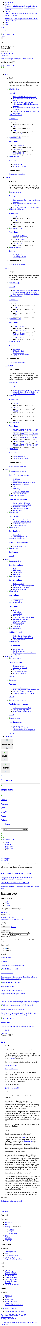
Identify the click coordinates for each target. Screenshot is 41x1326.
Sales (6, 1253)
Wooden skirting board (20, 671)
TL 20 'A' (16, 338)
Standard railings (16, 565)
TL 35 (15, 304)
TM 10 (15, 220)
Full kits (12, 93)
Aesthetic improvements (18, 704)
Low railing (16, 601)
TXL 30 (15, 411)
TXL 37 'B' (24, 430)
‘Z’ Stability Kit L (18, 351)
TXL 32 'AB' (33, 434)
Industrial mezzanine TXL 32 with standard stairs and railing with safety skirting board (26, 391)
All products (9, 1222)
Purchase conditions (11, 1274)
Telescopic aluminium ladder (22, 522)
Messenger (17, 59)
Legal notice (33, 1322)
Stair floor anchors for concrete (22, 691)
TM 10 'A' (16, 240)
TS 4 (14, 130)
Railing (15, 569)
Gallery (7, 22)
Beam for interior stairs (18, 542)
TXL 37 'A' (16, 430)
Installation (33, 6)
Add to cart (5, 927)
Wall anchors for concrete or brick (23, 693)
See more (4, 912)
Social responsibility (11, 1301)
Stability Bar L (17, 349)
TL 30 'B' (23, 330)
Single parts (13, 552)
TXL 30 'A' (16, 437)
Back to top (5, 1211)
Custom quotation (10, 1252)
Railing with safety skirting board (23, 585)
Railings (7, 559)
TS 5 (14, 126)
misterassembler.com (12, 1103)
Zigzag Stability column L (21, 355)
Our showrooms (10, 1257)
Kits (6, 1224)
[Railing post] (5, 859)
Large (6, 268)
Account (4, 804)
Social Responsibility (20, 19)
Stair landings (14, 531)
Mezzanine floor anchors (20, 688)
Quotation (23, 13)
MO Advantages (32, 19)
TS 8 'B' (21, 145)
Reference (4, 1035)
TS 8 (14, 123)
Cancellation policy (11, 1277)
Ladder (15, 486)
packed (23, 1137)
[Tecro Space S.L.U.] (8, 34)
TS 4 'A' (15, 153)
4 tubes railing (17, 572)
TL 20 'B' (23, 338)
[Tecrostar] (3, 67)
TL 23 (15, 311)
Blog (6, 24)
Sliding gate (16, 655)
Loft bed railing (17, 599)
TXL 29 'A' (16, 441)
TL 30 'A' (16, 330)
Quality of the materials (12, 1088)
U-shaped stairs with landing (22, 505)
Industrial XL (9, 366)
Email (3, 59)
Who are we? (9, 19)
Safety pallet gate (18, 649)
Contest (7, 20)
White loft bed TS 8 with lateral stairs (24, 97)
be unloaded (28, 1141)
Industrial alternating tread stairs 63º (24, 483)
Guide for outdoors (11, 1065)
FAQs (7, 4)
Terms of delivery (10, 1272)
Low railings (14, 595)
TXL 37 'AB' (33, 430)
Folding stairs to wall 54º (20, 523)
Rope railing (16, 574)
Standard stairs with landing (21, 503)
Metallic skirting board (20, 673)
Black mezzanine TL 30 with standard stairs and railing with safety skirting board (26, 291)
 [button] (1, 831)
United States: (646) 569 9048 (14, 1311)
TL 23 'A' (16, 334)
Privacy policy (24, 1322)
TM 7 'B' (22, 243)
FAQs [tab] (7, 1030)
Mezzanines (19, 8)
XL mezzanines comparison (17, 466)
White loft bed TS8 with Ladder (23, 102)
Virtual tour (8, 1303)
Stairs (14, 8)
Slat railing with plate (19, 589)
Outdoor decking (18, 726)
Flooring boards (15, 722)
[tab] (22, 824)
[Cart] (1, 837)
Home (9, 2)
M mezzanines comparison (17, 264)
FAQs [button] (3, 1042)
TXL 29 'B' (24, 441)
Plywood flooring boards (20, 728)
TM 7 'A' (16, 243)
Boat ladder (16, 488)
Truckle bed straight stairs (21, 492)
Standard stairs (17, 510)
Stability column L (18, 353)
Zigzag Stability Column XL (22, 458)
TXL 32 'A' (16, 434)
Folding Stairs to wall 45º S (21, 525)
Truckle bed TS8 (18, 134)
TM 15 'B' (23, 236)
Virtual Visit (14, 20)
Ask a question (15, 13)
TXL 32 (15, 407)
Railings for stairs (16, 632)
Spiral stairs (16, 481)
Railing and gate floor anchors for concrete (26, 690)
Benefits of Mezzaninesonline (14, 1305)
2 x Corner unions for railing (22, 708)
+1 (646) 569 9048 (27, 59)
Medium (7, 177)
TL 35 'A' (16, 326)
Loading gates (14, 645)
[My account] (3, 837)
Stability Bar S (17, 164)
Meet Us (4, 812)
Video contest (9, 1299)
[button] (1, 827)
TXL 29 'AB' (33, 441)
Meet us (7, 17)
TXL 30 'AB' (33, 437)
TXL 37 (15, 403)
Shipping (27, 6)
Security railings (15, 580)
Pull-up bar (16, 669)
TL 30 (15, 307)
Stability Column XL (19, 456)
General (26, 8)
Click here (12, 1058)
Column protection (18, 666)
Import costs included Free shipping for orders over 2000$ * (13, 918)
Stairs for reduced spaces (19, 475)
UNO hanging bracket (20, 668)
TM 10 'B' (23, 240)
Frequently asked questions (13, 1259)
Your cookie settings (11, 1281)
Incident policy (9, 1275)
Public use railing (18, 584)
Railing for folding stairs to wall (23, 638)
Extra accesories (15, 662)
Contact (7, 11)
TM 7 (14, 224)
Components (9, 736)
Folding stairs (14, 516)
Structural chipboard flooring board (24, 730)
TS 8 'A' (15, 145)
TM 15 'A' (16, 236)
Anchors (12, 684)
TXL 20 (15, 418)
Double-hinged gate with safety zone (24, 653)
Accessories (8, 656)
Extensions (8, 8)
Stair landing (17, 535)
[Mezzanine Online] (1, 833)
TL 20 (15, 315)
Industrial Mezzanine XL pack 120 (24, 394)
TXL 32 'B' (24, 434)
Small (6, 74)
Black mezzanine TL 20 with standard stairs (26, 294)
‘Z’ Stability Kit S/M (19, 166)
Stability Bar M (17, 255)
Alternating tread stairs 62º (21, 484)
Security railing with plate (21, 587)
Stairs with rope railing (20, 493)
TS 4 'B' (21, 153)
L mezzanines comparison (17, 362)
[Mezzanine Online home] (1, 835)
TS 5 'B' (21, 149)
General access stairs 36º (20, 508)
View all (11, 556)
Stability (12, 161)
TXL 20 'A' (16, 445)
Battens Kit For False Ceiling (22, 711)
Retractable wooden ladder (21, 520)
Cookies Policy (5, 1324)
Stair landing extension (20, 537)
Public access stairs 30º (20, 507)
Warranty (8, 1283)
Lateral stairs (17, 490)
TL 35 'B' (23, 326)
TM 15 (15, 217)
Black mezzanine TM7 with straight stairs (26, 207)
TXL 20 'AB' (33, 445)
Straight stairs (17, 479)
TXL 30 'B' (24, 437)
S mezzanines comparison (17, 174)
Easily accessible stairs (18, 499)
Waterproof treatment (11, 1069)
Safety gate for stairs (19, 639)
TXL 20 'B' (24, 445)
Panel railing (17, 571)
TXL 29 (15, 415)
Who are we (8, 1296)
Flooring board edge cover (21, 710)
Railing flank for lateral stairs (22, 636)
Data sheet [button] (4, 1033)
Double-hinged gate (19, 651)
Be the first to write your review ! (11, 1201)
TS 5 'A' (15, 149)
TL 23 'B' (23, 334)
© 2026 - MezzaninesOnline (10, 1322)
